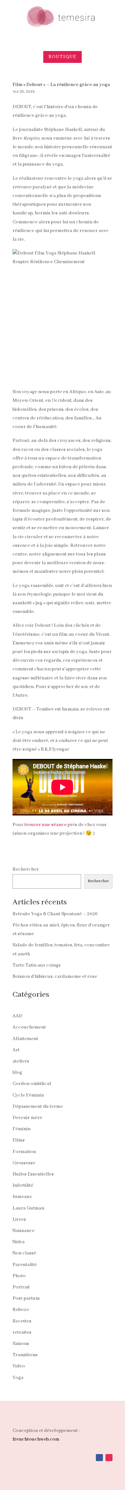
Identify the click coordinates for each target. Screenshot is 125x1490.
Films (19, 1140)
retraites (22, 1332)
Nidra (19, 1242)
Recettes (22, 1321)
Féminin (21, 1129)
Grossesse (24, 1163)
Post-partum (26, 1298)
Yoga (18, 1378)
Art (16, 1050)
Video (19, 1366)
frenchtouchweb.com (36, 1439)
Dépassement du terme (38, 1106)
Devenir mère (27, 1118)
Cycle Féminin (28, 1095)
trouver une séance (45, 825)
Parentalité (25, 1265)
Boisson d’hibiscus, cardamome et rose (55, 976)
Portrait (21, 1287)
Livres (19, 1219)
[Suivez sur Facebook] (99, 1457)
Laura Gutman (28, 1208)
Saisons (21, 1344)
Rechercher (26, 869)
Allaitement (25, 1039)
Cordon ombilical (32, 1084)
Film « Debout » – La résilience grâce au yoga (61, 85)
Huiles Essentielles (33, 1174)
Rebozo (21, 1310)
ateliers (21, 1061)
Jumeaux (22, 1197)
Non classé (24, 1253)
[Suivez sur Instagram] (109, 1457)
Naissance (24, 1231)
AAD (17, 1016)
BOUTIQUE (62, 57)
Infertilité (23, 1185)
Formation (24, 1152)
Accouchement (29, 1027)
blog (17, 1072)
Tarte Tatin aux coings (37, 965)
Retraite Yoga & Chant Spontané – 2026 (55, 914)
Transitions (25, 1355)
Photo (19, 1276)
